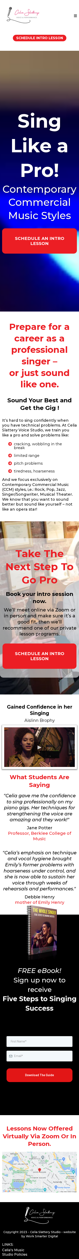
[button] (75, 16)
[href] (39, 1172)
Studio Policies (14, 1254)
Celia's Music (13, 1250)
